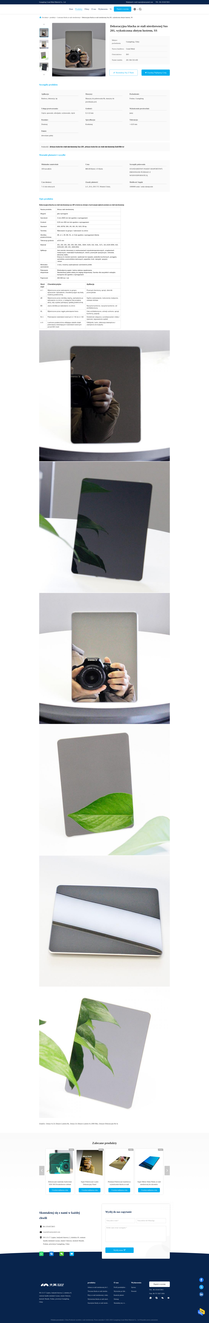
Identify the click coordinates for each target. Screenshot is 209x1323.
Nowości (134, 1291)
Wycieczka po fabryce (120, 1291)
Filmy (87, 9)
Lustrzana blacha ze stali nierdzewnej (68, 17)
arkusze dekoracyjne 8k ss (108, 1124)
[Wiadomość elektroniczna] (74, 1255)
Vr (111, 9)
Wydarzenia (103, 9)
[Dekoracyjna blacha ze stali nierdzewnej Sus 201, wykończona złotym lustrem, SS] (78, 49)
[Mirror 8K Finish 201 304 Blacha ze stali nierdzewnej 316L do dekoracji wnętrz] (60, 1163)
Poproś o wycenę (123, 9)
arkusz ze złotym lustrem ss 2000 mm (84, 1124)
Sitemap (116, 1299)
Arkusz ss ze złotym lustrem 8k (57, 1124)
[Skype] (54, 1255)
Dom (71, 9)
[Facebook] (201, 1279)
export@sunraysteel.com (51, 1232)
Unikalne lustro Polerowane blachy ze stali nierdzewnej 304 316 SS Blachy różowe (149, 1184)
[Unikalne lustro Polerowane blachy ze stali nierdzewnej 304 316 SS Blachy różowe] (149, 1163)
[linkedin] (201, 1294)
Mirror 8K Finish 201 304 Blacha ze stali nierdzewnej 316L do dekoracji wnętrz (59, 1184)
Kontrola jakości (119, 1295)
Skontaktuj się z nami (125, 73)
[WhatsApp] (44, 1255)
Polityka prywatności (57, 1320)
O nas (93, 9)
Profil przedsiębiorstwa (120, 1288)
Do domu (45, 17)
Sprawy (133, 1287)
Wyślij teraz (118, 1250)
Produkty (78, 9)
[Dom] (48, 9)
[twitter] (201, 1287)
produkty (52, 17)
